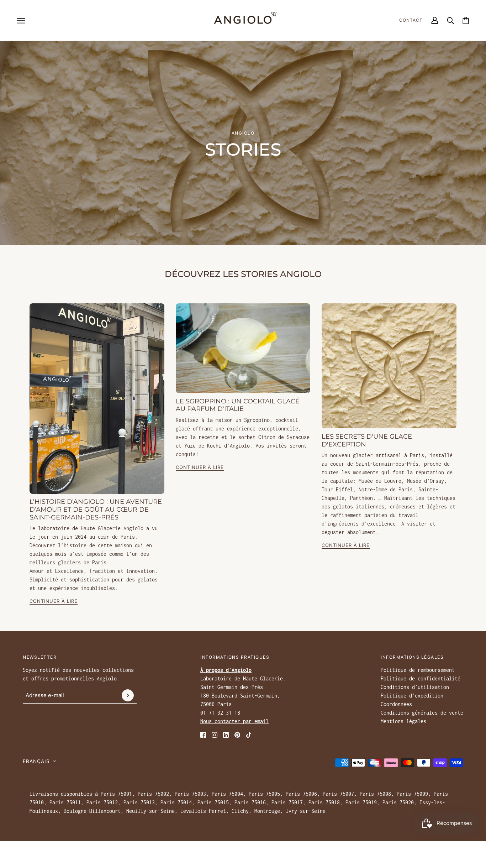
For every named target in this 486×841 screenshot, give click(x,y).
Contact (411, 20)
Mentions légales (403, 721)
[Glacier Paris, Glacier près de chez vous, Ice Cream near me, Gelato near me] (97, 398)
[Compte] (434, 20)
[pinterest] (237, 734)
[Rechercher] (450, 20)
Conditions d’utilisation (415, 687)
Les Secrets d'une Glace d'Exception (367, 440)
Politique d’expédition (412, 696)
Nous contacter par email (234, 721)
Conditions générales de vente (422, 713)
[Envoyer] (128, 695)
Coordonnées (396, 704)
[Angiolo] (243, 20)
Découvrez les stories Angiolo (243, 274)
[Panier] (466, 20)
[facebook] (203, 734)
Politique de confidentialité (420, 678)
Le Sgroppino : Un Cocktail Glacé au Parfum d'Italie (238, 405)
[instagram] (214, 734)
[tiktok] (248, 734)
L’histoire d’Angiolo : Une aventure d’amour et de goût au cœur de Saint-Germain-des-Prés (96, 509)
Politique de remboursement (418, 670)
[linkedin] (226, 734)
